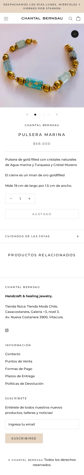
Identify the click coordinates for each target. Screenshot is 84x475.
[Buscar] (71, 18)
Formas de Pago (18, 369)
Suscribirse (24, 438)
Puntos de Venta (18, 361)
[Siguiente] (57, 114)
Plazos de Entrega (20, 376)
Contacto (12, 354)
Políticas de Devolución (24, 384)
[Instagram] (6, 330)
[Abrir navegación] (6, 18)
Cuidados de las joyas (27, 236)
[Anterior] (27, 114)
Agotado (41, 214)
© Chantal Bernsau (25, 459)
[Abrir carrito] (78, 18)
